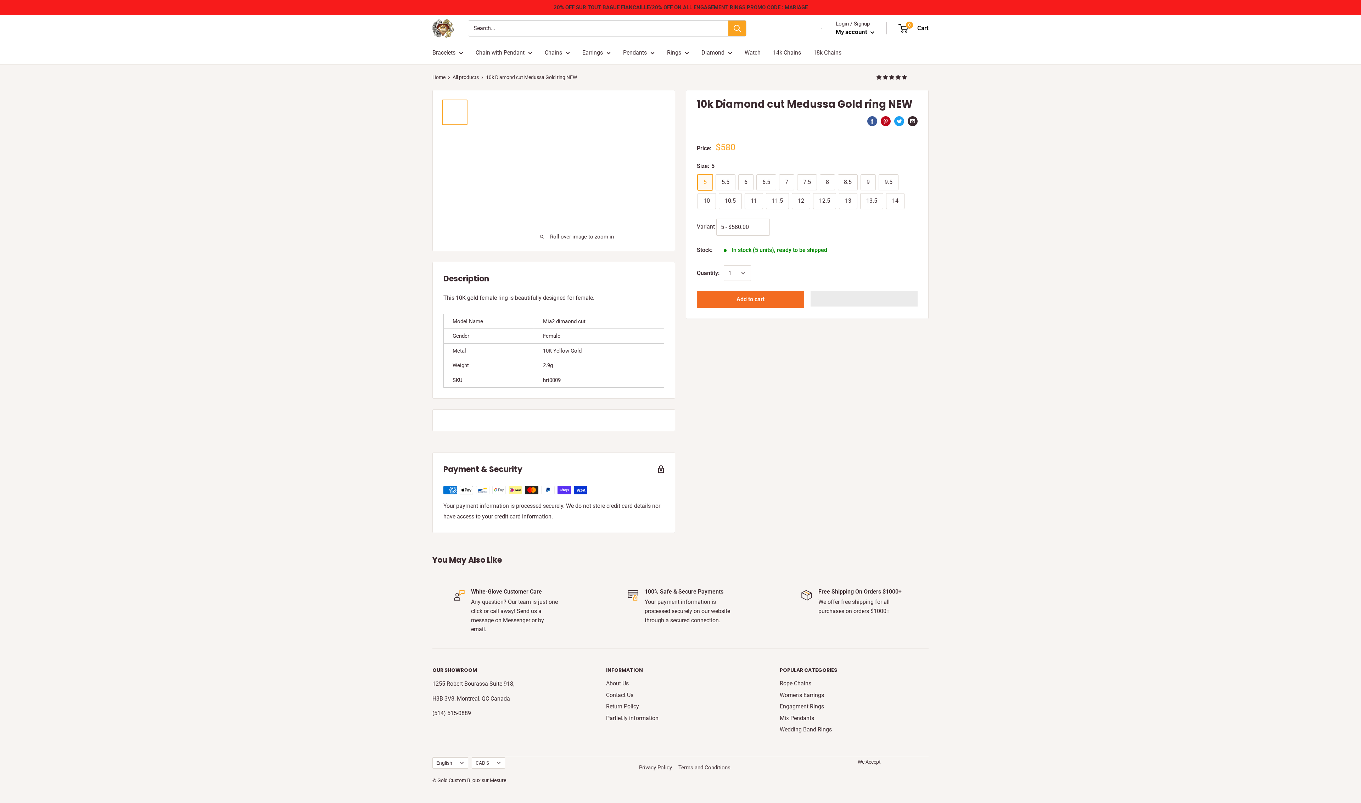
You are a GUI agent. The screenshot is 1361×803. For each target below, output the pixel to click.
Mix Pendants (797, 718)
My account (852, 31)
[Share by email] (913, 121)
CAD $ (482, 763)
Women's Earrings (802, 695)
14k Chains (787, 52)
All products (466, 77)
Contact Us (619, 695)
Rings (674, 52)
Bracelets (443, 52)
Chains (553, 52)
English (444, 763)
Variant (706, 226)
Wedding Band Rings (806, 729)
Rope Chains (795, 683)
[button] (892, 77)
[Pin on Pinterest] (886, 121)
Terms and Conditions (704, 767)
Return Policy (622, 706)
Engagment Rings (802, 706)
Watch (753, 52)
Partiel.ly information (632, 718)
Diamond (712, 52)
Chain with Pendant (500, 52)
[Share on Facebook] (872, 121)
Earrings (592, 52)
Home (439, 77)
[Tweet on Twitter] (899, 121)
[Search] (737, 28)
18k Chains (827, 52)
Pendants (635, 52)
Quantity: (708, 273)
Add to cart (750, 299)
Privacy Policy (655, 767)
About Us (617, 683)
